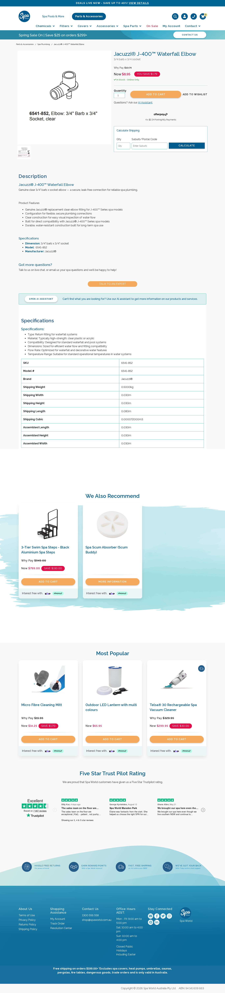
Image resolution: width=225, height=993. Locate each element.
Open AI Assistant (41, 299)
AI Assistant (145, 102)
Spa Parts (131, 26)
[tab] (35, 176)
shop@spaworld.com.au (96, 919)
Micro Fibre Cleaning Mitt (41, 705)
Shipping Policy (28, 929)
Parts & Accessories (89, 16)
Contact (191, 26)
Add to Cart (155, 94)
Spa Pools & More (53, 16)
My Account (171, 26)
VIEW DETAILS (139, 3)
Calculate (187, 145)
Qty (119, 139)
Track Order (57, 923)
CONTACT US (190, 35)
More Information (112, 581)
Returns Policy (27, 924)
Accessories (106, 26)
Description (33, 176)
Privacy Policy (27, 919)
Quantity (120, 90)
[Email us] (150, 916)
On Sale (152, 26)
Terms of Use (27, 915)
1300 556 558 (90, 915)
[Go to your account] (184, 16)
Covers (83, 26)
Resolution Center (61, 928)
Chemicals (44, 26)
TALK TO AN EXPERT (112, 283)
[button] (195, 94)
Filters (65, 26)
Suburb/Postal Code (144, 139)
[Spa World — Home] (24, 16)
